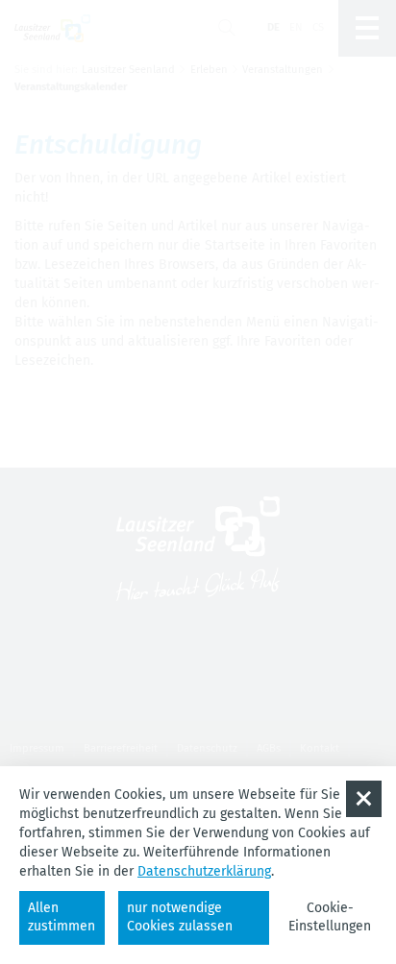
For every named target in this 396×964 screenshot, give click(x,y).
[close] (364, 798)
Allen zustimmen (61, 917)
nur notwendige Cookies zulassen (180, 917)
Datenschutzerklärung (204, 871)
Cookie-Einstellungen (329, 917)
